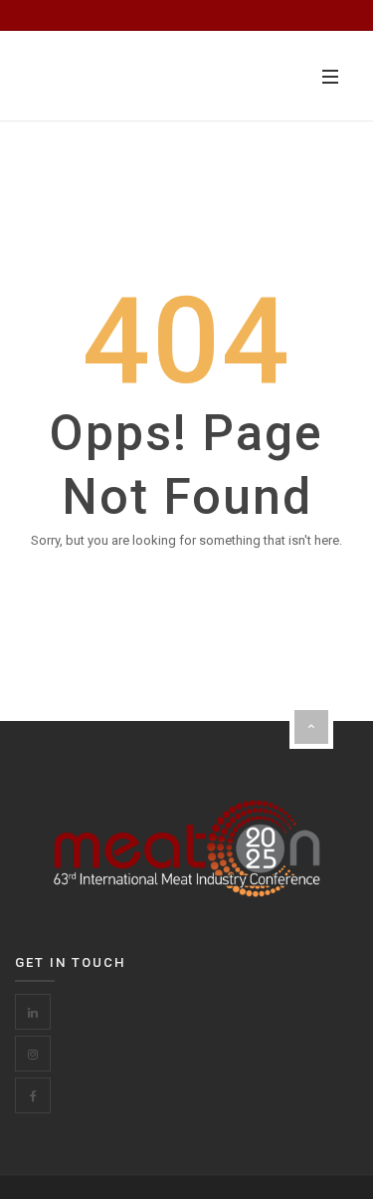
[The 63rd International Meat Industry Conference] (129, 75)
